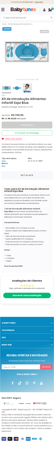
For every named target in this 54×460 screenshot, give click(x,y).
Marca (5, 163)
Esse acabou (27, 125)
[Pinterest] (34, 383)
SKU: (30, 158)
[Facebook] (12, 383)
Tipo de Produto (9, 158)
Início (4, 24)
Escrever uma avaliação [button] (27, 295)
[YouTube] (41, 383)
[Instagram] (27, 383)
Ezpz (3, 95)
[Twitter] (20, 383)
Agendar (39, 2)
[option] (27, 51)
